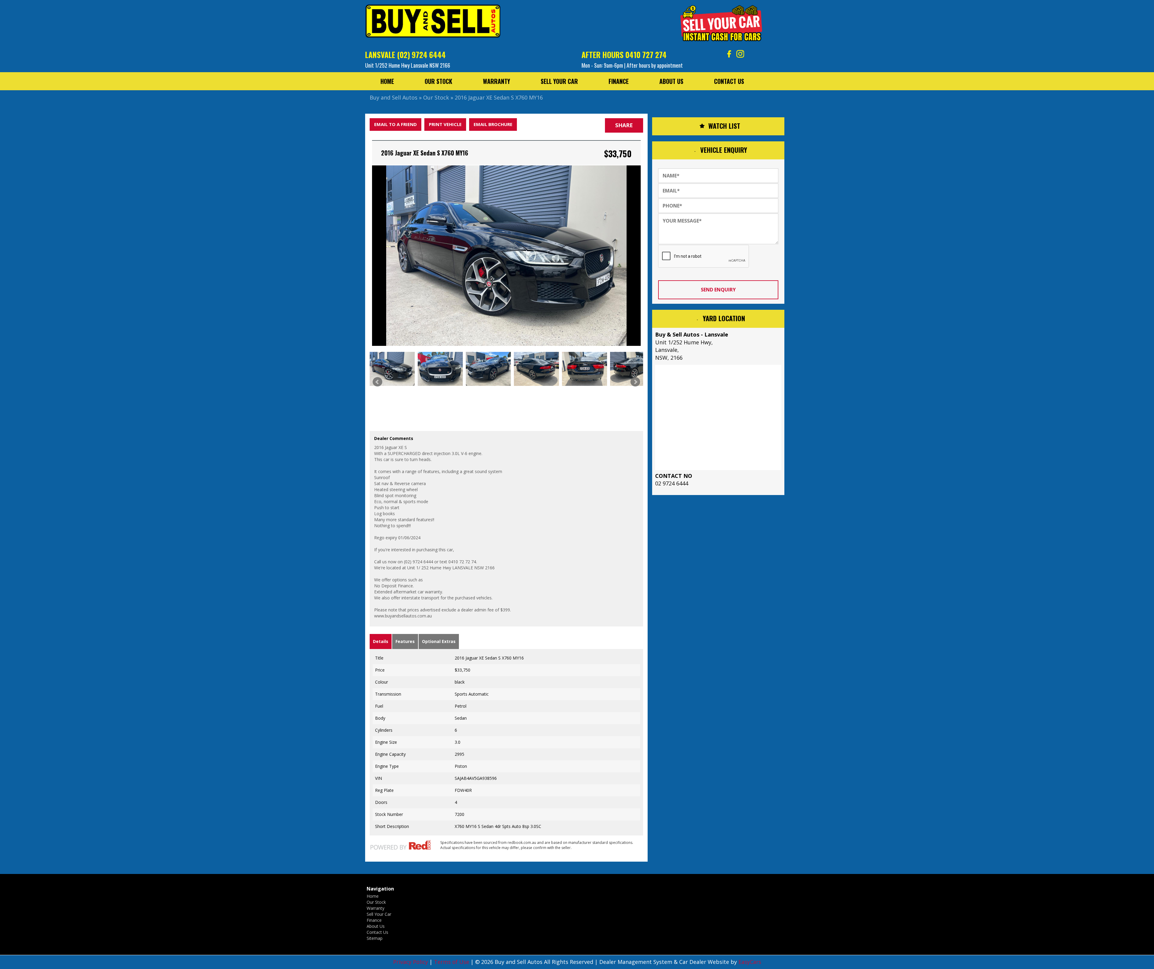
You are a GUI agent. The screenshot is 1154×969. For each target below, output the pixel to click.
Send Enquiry (718, 289)
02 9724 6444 (671, 483)
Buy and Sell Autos (393, 97)
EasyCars (749, 961)
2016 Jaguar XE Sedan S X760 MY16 (499, 97)
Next (635, 382)
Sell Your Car (559, 81)
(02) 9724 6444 (421, 54)
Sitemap (375, 938)
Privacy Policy (411, 961)
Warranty (496, 81)
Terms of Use (452, 961)
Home (387, 81)
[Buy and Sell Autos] (432, 23)
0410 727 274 (646, 54)
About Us (671, 81)
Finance (619, 81)
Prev (377, 382)
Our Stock (438, 81)
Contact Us (729, 81)
